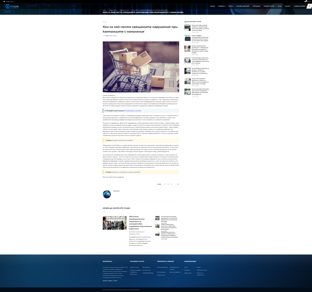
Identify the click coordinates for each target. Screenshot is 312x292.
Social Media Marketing (147, 273)
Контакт (287, 6)
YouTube (115, 280)
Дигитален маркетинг (175, 272)
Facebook (105, 280)
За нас (280, 6)
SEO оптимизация (161, 272)
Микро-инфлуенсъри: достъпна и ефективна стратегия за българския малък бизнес (169, 227)
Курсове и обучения (242, 6)
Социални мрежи (299, 6)
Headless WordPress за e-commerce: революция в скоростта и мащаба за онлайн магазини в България (169, 235)
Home (104, 10)
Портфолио (256, 6)
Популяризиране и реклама (133, 110)
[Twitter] (168, 184)
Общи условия (187, 273)
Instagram (110, 280)
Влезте (309, 1)
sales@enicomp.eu (10, 1)
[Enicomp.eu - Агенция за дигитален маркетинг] (11, 6)
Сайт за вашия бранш (162, 267)
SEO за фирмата (146, 267)
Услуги (230, 6)
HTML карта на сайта (202, 270)
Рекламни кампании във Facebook (122, 140)
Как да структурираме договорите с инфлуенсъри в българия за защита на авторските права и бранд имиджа (200, 49)
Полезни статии (269, 6)
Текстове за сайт (146, 270)
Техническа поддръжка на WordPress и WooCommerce (135, 272)
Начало (212, 6)
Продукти (221, 6)
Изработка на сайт (134, 267)
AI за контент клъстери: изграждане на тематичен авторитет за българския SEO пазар (169, 219)
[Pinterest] (171, 184)
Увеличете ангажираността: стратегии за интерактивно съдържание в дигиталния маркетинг (140, 223)
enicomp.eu (116, 191)
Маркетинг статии (124, 10)
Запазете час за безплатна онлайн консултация (126, 172)
